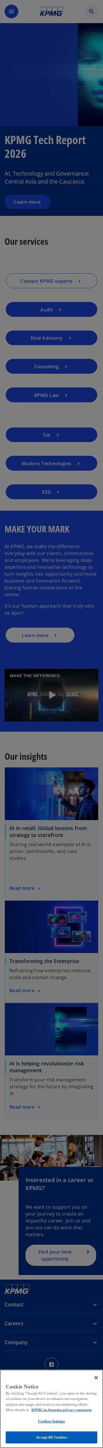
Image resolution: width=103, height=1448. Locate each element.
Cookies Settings (51, 1421)
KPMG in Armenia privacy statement (61, 1410)
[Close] (96, 1377)
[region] (51, 1409)
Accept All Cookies (51, 1437)
